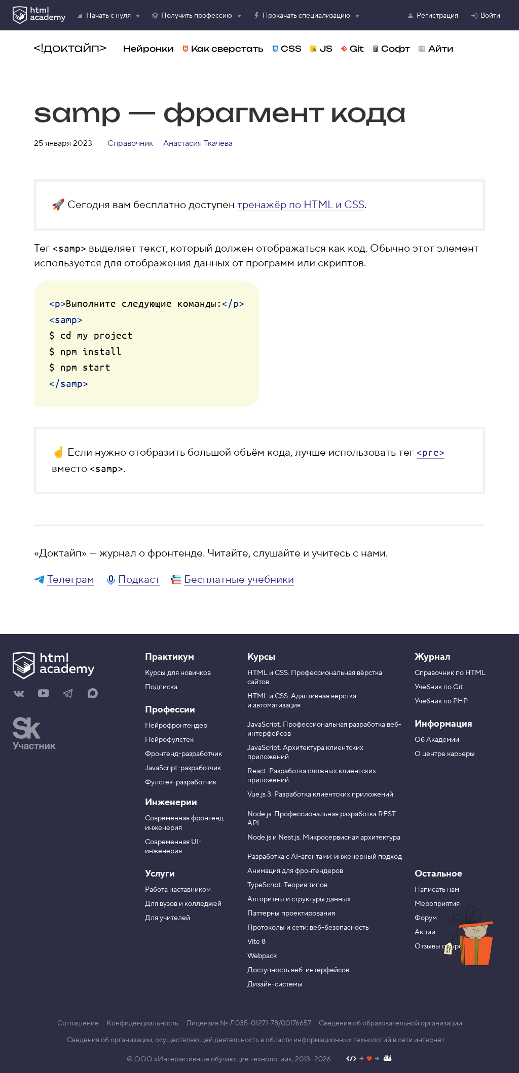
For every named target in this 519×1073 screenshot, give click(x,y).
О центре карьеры (445, 754)
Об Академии (437, 739)
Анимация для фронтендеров (295, 871)
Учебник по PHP (441, 701)
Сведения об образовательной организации (390, 1023)
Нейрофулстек (169, 739)
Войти (490, 15)
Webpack (262, 956)
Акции (425, 932)
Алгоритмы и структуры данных (299, 899)
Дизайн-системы (275, 984)
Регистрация (437, 15)
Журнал (432, 657)
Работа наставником (178, 889)
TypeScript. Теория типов (287, 885)
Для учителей (167, 918)
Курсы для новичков (178, 673)
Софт (395, 49)
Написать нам (437, 889)
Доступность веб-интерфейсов (298, 970)
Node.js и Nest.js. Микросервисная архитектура (323, 837)
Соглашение (78, 1023)
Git (357, 49)
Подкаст (139, 579)
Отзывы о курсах (442, 946)
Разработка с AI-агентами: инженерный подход (324, 856)
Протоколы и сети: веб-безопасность (308, 927)
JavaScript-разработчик (183, 768)
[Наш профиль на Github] (369, 1059)
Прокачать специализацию (306, 15)
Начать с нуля (108, 15)
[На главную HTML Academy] (71, 667)
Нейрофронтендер (176, 725)
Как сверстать (227, 49)
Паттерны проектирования (291, 913)
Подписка (161, 687)
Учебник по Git (439, 687)
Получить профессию (196, 15)
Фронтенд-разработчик (183, 754)
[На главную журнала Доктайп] (70, 48)
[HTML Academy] (39, 15)
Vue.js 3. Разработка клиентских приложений (320, 794)
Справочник (130, 143)
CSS (291, 49)
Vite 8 (256, 941)
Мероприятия (437, 903)
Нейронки (148, 49)
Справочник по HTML (450, 673)
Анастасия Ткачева (198, 143)
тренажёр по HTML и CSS (300, 205)
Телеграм (70, 579)
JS (326, 49)
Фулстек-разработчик (180, 782)
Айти (441, 49)
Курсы (261, 657)
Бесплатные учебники (239, 579)
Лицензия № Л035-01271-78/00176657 (248, 1023)
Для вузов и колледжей (183, 903)
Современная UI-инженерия (173, 847)
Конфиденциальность (142, 1023)
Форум (426, 918)
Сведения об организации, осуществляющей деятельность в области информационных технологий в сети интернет (255, 1040)
